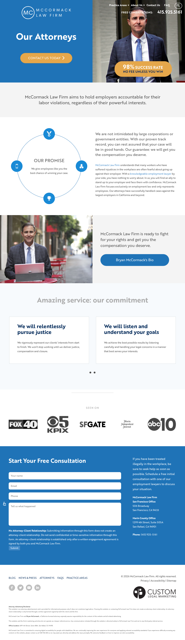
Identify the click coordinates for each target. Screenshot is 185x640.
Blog (12, 578)
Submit (14, 548)
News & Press (28, 578)
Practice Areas (77, 578)
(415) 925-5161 (149, 534)
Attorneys (47, 578)
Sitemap (171, 580)
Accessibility (158, 580)
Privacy (145, 580)
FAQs (60, 578)
